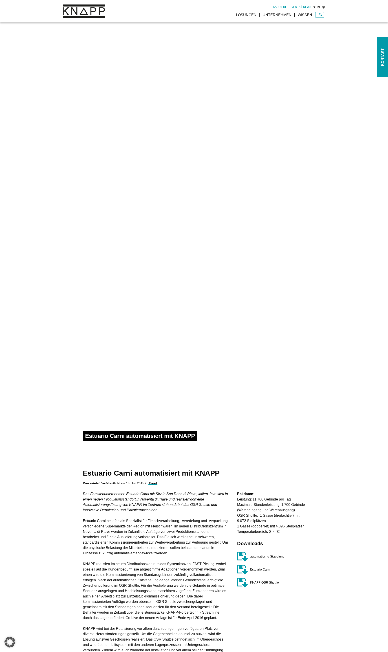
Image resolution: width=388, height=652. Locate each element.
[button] (10, 642)
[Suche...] (320, 15)
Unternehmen (277, 15)
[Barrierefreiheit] (314, 7)
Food (153, 483)
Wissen (305, 15)
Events (295, 7)
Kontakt (382, 57)
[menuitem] (280, 6)
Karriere (280, 7)
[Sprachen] (323, 7)
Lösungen (246, 15)
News (307, 7)
